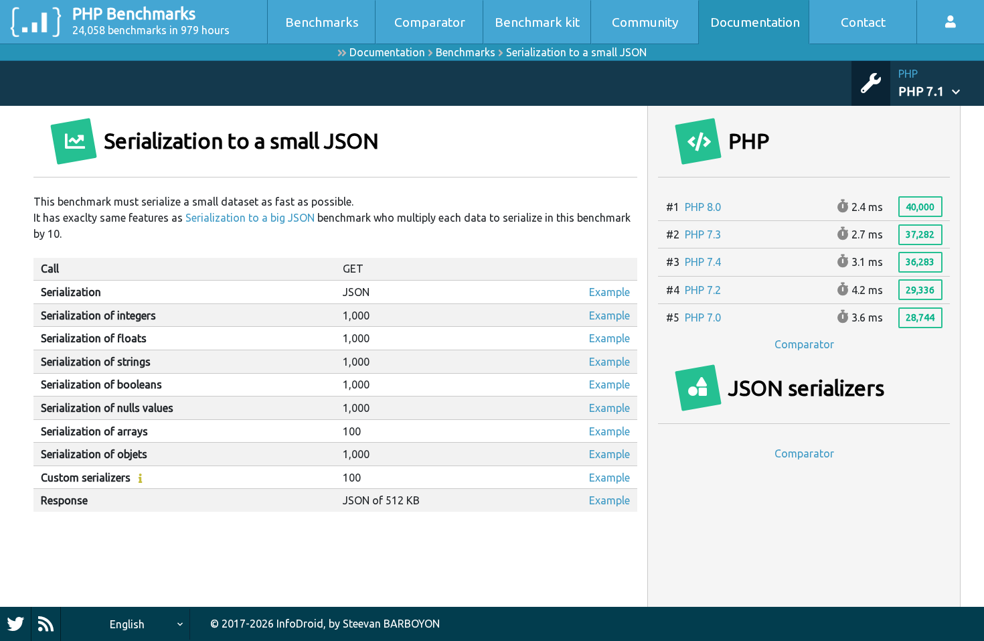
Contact (863, 22)
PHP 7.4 (703, 262)
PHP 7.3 (703, 234)
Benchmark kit (537, 22)
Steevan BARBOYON (391, 624)
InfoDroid (299, 624)
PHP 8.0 (703, 207)
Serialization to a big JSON (250, 218)
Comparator (429, 22)
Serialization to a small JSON (576, 52)
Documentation (755, 22)
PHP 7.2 (703, 290)
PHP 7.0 (703, 317)
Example (609, 292)
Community (645, 22)
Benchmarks (322, 22)
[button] (941, 83)
